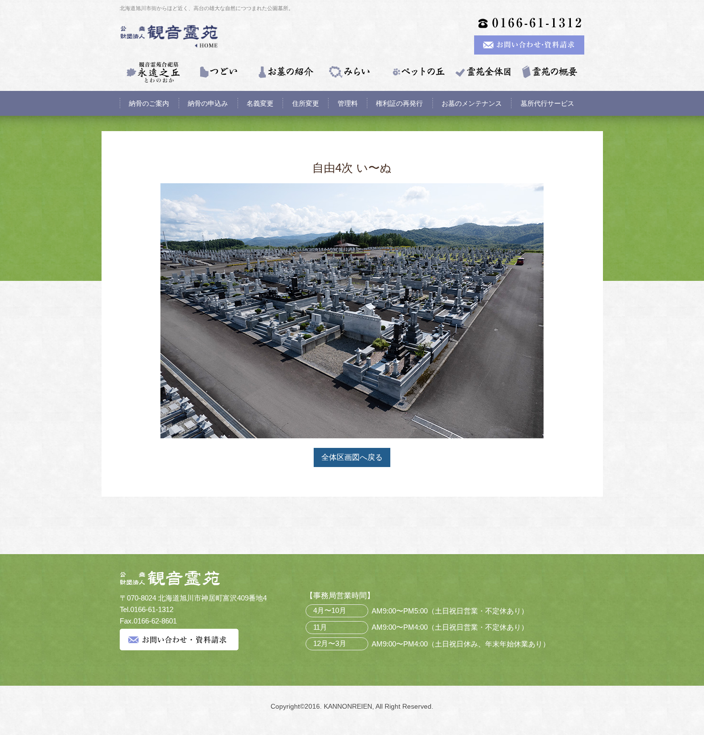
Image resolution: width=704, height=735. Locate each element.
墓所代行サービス (547, 103)
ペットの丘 (417, 72)
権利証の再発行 (399, 103)
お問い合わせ (529, 45)
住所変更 (305, 103)
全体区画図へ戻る (352, 457)
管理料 (348, 103)
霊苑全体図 (483, 72)
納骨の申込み (208, 103)
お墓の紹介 (285, 72)
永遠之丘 (153, 72)
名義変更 (260, 103)
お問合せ (179, 639)
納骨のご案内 (149, 103)
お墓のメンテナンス (472, 103)
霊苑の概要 (549, 72)
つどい (219, 72)
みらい (351, 72)
